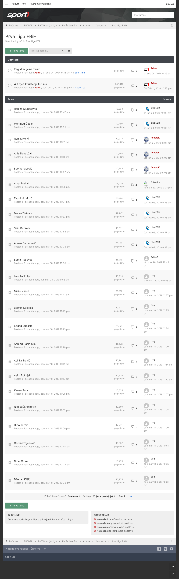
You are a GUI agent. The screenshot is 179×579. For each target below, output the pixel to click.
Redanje (98, 496)
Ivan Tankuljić (22, 276)
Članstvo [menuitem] (35, 548)
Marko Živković (23, 213)
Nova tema (18, 50)
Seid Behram (22, 228)
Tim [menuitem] (44, 548)
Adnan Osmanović (25, 243)
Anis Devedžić (23, 153)
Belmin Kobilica (23, 307)
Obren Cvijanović (24, 443)
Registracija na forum (27, 69)
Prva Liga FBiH (21, 36)
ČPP (24, 4)
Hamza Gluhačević (25, 108)
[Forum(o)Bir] (172, 25)
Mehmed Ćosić (23, 123)
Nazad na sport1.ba (40, 4)
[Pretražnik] (62, 51)
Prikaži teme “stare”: (61, 496)
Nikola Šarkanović (25, 406)
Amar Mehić (21, 183)
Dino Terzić (21, 425)
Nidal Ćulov (21, 461)
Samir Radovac (23, 259)
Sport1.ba (80, 72)
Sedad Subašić (23, 325)
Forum (15, 4)
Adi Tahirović (22, 360)
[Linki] (6, 4)
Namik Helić (21, 138)
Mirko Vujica (21, 291)
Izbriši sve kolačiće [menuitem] (18, 548)
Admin (37, 72)
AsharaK (155, 137)
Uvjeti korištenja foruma (32, 84)
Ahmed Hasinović (24, 344)
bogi (36, 112)
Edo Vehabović (23, 168)
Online (15, 515)
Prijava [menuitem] (170, 4)
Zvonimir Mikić (23, 198)
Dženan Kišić (22, 479)
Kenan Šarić (21, 390)
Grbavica (155, 182)
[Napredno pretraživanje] (68, 51)
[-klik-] (131, 496)
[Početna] (18, 15)
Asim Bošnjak (22, 375)
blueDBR (155, 107)
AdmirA (154, 257)
